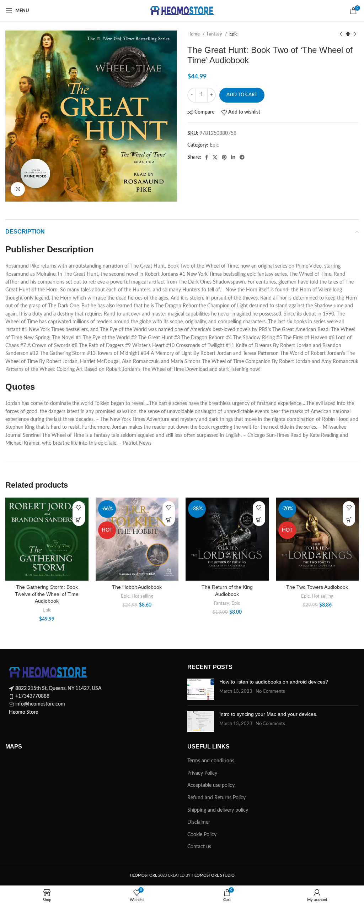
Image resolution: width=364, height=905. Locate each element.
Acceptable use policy (211, 785)
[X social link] (215, 157)
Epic (233, 34)
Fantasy (215, 34)
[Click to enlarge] (18, 189)
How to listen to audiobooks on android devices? (273, 682)
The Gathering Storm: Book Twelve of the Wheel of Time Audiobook (47, 594)
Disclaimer (198, 822)
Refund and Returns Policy (216, 797)
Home (194, 34)
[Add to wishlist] (79, 507)
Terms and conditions (210, 760)
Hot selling (142, 596)
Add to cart (241, 95)
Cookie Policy (201, 834)
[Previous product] (340, 34)
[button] (79, 520)
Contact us (199, 846)
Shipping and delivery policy (217, 810)
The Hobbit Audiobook (137, 587)
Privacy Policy (202, 773)
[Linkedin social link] (233, 157)
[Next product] (355, 34)
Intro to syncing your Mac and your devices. (268, 714)
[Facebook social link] (206, 157)
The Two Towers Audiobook (317, 587)
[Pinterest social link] (224, 157)
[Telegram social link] (242, 157)
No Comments (270, 691)
